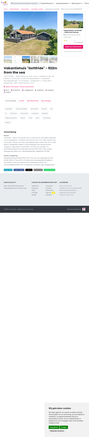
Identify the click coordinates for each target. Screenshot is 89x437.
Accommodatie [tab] (10, 101)
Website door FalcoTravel (25, 209)
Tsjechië (50, 193)
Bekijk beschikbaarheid (73, 47)
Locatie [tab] (21, 101)
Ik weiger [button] (64, 427)
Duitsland (35, 188)
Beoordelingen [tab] (46, 101)
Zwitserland (49, 190)
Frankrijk (34, 193)
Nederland (35, 186)
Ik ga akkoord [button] (54, 427)
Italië (33, 190)
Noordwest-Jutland (37, 9)
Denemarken (25, 9)
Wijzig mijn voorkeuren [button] (57, 431)
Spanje (34, 195)
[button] (55, 33)
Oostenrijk (49, 186)
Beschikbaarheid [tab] (32, 101)
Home (5, 9)
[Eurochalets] (4, 3)
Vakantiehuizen (14, 9)
